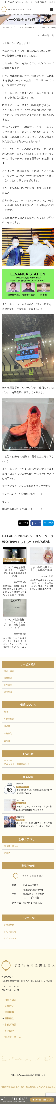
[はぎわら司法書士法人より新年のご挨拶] (41, 555)
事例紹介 (9, 1031)
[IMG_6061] (28, 424)
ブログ (7, 853)
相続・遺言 (9, 671)
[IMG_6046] (28, 348)
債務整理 (8, 678)
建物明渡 (8, 692)
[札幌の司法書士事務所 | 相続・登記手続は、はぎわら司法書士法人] (16, 9)
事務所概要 (9, 924)
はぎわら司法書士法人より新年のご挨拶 (41, 568)
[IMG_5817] (28, 284)
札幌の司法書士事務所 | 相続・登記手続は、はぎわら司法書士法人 (28, 1087)
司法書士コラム (11, 846)
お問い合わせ (10, 931)
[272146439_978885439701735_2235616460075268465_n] (28, 247)
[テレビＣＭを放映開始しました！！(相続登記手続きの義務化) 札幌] (15, 555)
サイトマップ (10, 938)
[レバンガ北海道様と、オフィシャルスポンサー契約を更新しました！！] (15, 608)
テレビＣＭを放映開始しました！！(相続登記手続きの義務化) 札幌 (15, 571)
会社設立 (8, 685)
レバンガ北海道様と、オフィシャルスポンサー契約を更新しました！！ (15, 623)
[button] (52, 9)
